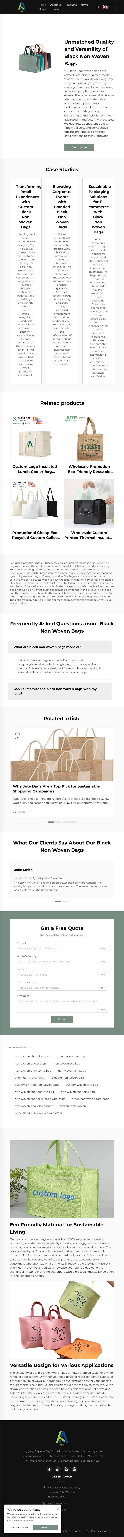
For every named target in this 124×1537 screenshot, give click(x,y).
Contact (56, 9)
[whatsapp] (74, 1469)
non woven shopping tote (78, 1091)
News (84, 4)
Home (42, 4)
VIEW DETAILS (35, 437)
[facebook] (49, 1469)
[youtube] (66, 1469)
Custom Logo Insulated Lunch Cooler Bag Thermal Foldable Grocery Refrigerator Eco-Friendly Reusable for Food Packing (34, 469)
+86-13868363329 (57, 1503)
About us (55, 4)
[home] (22, 7)
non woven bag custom (31, 1063)
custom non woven (73, 1106)
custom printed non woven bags (37, 1084)
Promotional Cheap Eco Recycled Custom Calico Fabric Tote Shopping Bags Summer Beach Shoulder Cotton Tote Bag (34, 535)
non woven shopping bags (33, 1056)
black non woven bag (29, 1077)
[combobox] (23, 961)
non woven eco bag (67, 1063)
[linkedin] (57, 1469)
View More (19, 812)
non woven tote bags (72, 1056)
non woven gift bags (72, 1070)
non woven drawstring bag (33, 1070)
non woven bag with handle (34, 1106)
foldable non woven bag (67, 1077)
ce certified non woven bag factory (38, 1113)
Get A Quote (79, 147)
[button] (51, 822)
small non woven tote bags (90, 1099)
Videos (43, 9)
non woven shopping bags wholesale (40, 1099)
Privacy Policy (101, 1530)
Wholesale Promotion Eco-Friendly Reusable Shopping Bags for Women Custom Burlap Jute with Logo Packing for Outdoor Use (89, 469)
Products (71, 4)
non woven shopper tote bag (34, 1091)
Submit (62, 1019)
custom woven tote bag (82, 1084)
